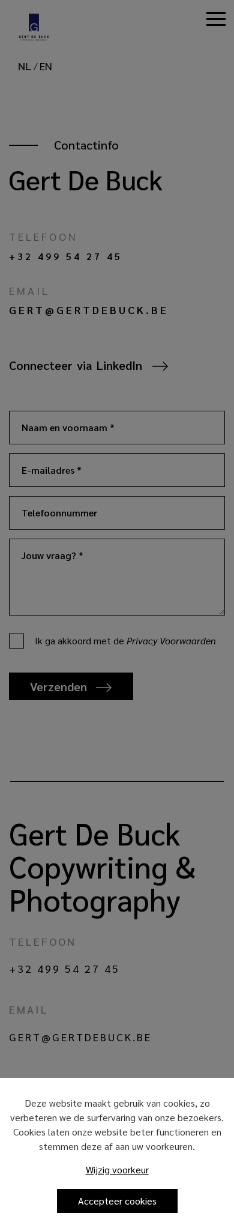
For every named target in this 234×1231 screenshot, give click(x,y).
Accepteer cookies (117, 1200)
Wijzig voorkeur (117, 1169)
